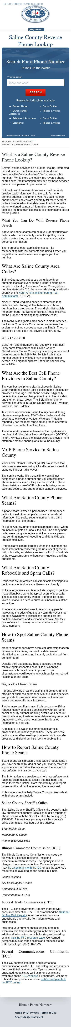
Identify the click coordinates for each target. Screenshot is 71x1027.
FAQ (26, 1012)
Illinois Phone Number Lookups (16, 141)
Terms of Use (48, 1012)
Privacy (34, 1012)
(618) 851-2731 (36, 29)
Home (18, 1012)
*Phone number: (14, 77)
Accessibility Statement (29, 1017)
